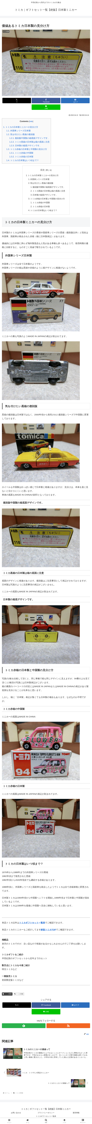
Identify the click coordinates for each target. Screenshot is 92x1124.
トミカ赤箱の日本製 (21, 157)
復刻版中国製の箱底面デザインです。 (29, 138)
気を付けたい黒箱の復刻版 (20, 134)
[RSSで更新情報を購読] (68, 1025)
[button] (85, 627)
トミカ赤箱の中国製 (21, 153)
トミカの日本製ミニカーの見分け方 (20, 127)
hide (31, 121)
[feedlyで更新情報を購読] (24, 1025)
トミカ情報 (8, 994)
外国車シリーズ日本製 (18, 131)
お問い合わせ (16, 1113)
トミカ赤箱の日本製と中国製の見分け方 (26, 149)
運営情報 (76, 1113)
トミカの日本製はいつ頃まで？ (22, 160)
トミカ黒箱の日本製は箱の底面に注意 (29, 142)
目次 (42, 170)
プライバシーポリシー (46, 1113)
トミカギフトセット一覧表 (46, 1116)
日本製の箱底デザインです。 (25, 145)
